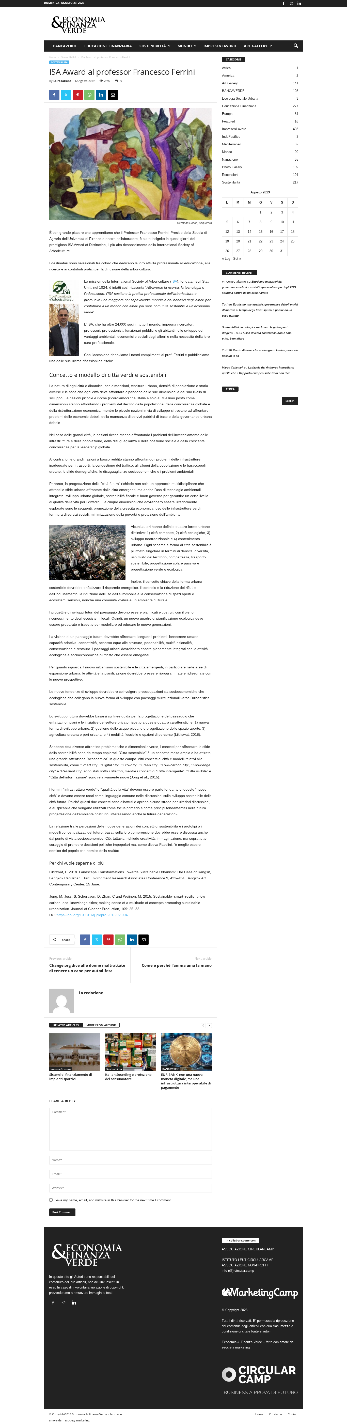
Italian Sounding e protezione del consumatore (128, 1076)
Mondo (185, 45)
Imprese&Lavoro (219, 45)
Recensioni (230, 175)
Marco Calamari (232, 367)
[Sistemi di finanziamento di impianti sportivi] (74, 1052)
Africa (226, 68)
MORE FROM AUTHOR (101, 1025)
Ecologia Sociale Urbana (240, 98)
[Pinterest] (78, 95)
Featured (228, 121)
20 (238, 241)
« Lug (226, 258)
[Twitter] (66, 95)
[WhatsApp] (89, 95)
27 (238, 251)
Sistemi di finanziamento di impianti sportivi (70, 1076)
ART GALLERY (255, 45)
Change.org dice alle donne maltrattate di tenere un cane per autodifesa (87, 968)
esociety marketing (236, 1347)
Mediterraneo (231, 144)
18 (292, 232)
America (228, 76)
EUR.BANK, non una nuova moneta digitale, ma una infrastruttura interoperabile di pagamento (186, 1081)
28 (249, 251)
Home (52, 57)
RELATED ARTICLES (66, 1025)
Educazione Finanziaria (108, 45)
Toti (224, 304)
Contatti (293, 1414)
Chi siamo (275, 1414)
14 (249, 232)
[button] (295, 46)
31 (282, 251)
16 (271, 232)
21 (249, 241)
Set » (237, 258)
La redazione (62, 81)
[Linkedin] (299, 3)
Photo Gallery (232, 167)
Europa (227, 114)
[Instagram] (292, 3)
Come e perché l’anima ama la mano (177, 965)
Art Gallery (230, 83)
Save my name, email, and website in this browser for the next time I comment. (113, 1200)
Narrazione (230, 159)
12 (227, 232)
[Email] (113, 95)
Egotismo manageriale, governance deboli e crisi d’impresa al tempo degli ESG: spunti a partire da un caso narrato (259, 287)
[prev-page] (203, 1025)
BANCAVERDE (170, 1069)
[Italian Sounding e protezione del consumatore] (130, 1052)
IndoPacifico (231, 137)
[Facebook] (284, 3)
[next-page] (209, 1025)
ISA (174, 281)
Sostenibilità (152, 45)
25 (292, 241)
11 (292, 222)
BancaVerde (65, 45)
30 (271, 251)
